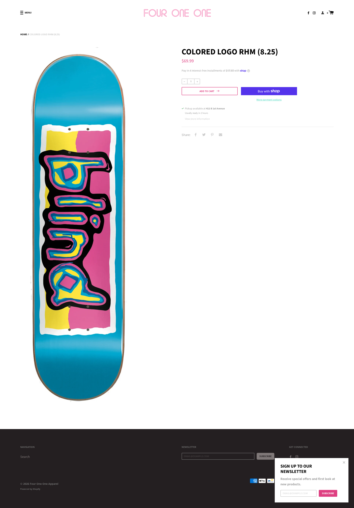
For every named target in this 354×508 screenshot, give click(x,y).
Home (23, 34)
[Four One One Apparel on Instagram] (314, 13)
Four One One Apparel (44, 483)
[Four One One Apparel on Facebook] (308, 13)
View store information (197, 119)
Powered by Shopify (30, 489)
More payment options (269, 100)
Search (25, 457)
